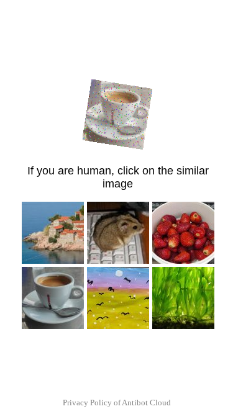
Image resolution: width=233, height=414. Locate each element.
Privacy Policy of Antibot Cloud (117, 402)
